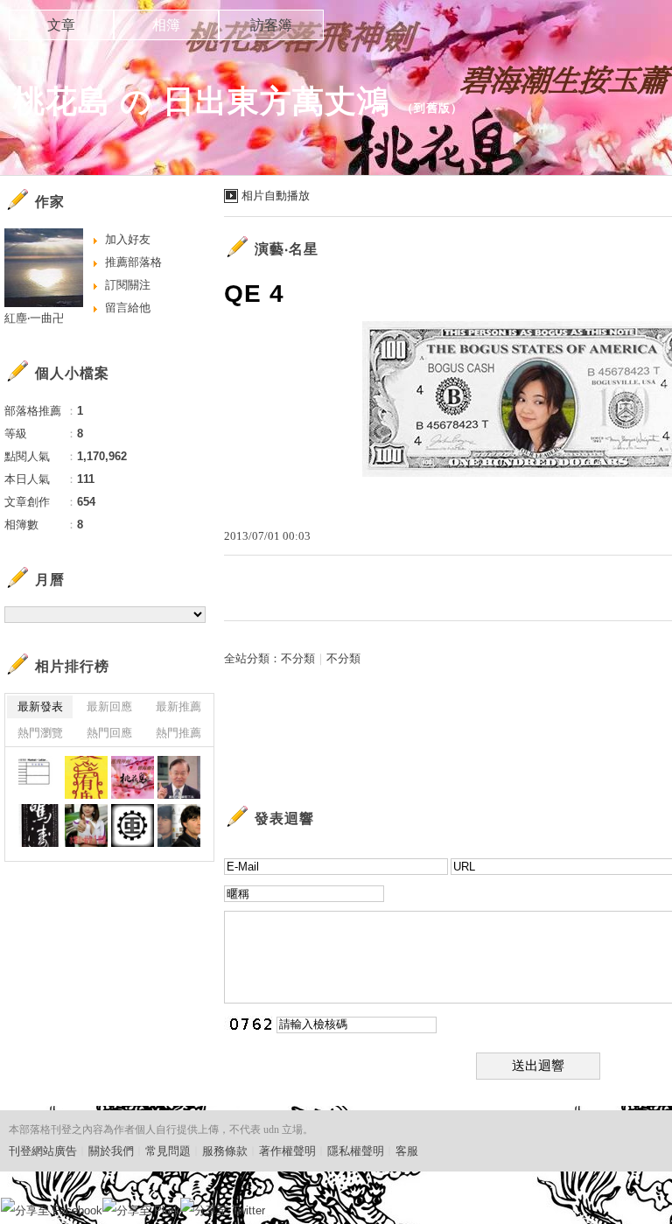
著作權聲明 (287, 1151)
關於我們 (111, 1151)
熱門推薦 (178, 732)
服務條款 (225, 1151)
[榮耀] (132, 825)
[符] (86, 777)
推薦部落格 (133, 262)
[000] (132, 777)
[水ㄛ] (86, 825)
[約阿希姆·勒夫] (179, 825)
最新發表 (40, 706)
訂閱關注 (127, 284)
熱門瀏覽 (40, 732)
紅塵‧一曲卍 (34, 318)
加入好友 (127, 239)
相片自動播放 (276, 195)
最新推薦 (178, 706)
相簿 (166, 24)
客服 (407, 1151)
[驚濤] (39, 825)
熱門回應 (109, 732)
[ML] (39, 777)
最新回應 (109, 706)
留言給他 (127, 307)
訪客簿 (271, 24)
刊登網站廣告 (43, 1151)
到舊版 (432, 108)
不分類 (298, 658)
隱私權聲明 (355, 1151)
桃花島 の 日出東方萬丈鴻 (201, 101)
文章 (61, 24)
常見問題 (168, 1151)
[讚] (179, 777)
